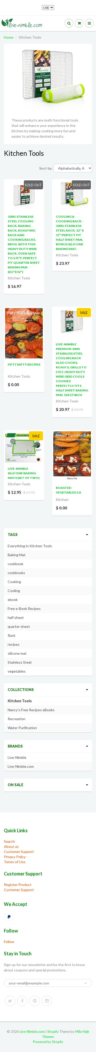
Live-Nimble (17, 757)
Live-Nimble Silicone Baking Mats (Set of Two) (23, 473)
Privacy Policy (15, 856)
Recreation (16, 719)
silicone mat (17, 653)
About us (11, 846)
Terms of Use (14, 862)
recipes (13, 644)
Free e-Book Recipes (24, 608)
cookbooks (16, 573)
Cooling (14, 590)
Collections (21, 689)
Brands (15, 746)
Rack (11, 635)
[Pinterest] (34, 1001)
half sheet (16, 617)
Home (8, 37)
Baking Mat (17, 555)
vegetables (17, 671)
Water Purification (22, 728)
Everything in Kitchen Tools (30, 546)
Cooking (14, 581)
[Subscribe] (86, 983)
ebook (13, 599)
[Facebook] (22, 1001)
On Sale (15, 785)
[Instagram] (47, 1001)
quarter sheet (19, 626)
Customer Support (19, 851)
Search (9, 841)
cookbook (15, 564)
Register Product (17, 884)
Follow (9, 941)
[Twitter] (10, 1001)
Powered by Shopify (48, 1042)
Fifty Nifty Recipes (24, 364)
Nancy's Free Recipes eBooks (31, 710)
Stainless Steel (19, 662)
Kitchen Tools (20, 701)
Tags (13, 534)
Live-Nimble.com (21, 766)
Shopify (53, 1031)
